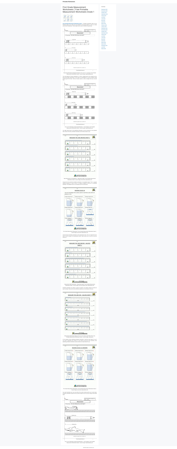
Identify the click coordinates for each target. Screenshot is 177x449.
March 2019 (103, 48)
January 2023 (104, 26)
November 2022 (104, 29)
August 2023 (103, 15)
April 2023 (103, 21)
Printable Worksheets (69, 1)
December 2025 (104, 9)
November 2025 (104, 10)
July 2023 (103, 17)
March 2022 (103, 42)
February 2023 (104, 25)
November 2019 (104, 45)
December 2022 (104, 28)
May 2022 (103, 39)
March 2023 (103, 23)
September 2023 (104, 14)
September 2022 (104, 32)
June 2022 (103, 37)
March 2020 (103, 43)
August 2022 (103, 34)
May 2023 (103, 20)
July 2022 (103, 36)
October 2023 (104, 12)
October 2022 (104, 31)
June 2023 (103, 18)
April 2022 (103, 40)
